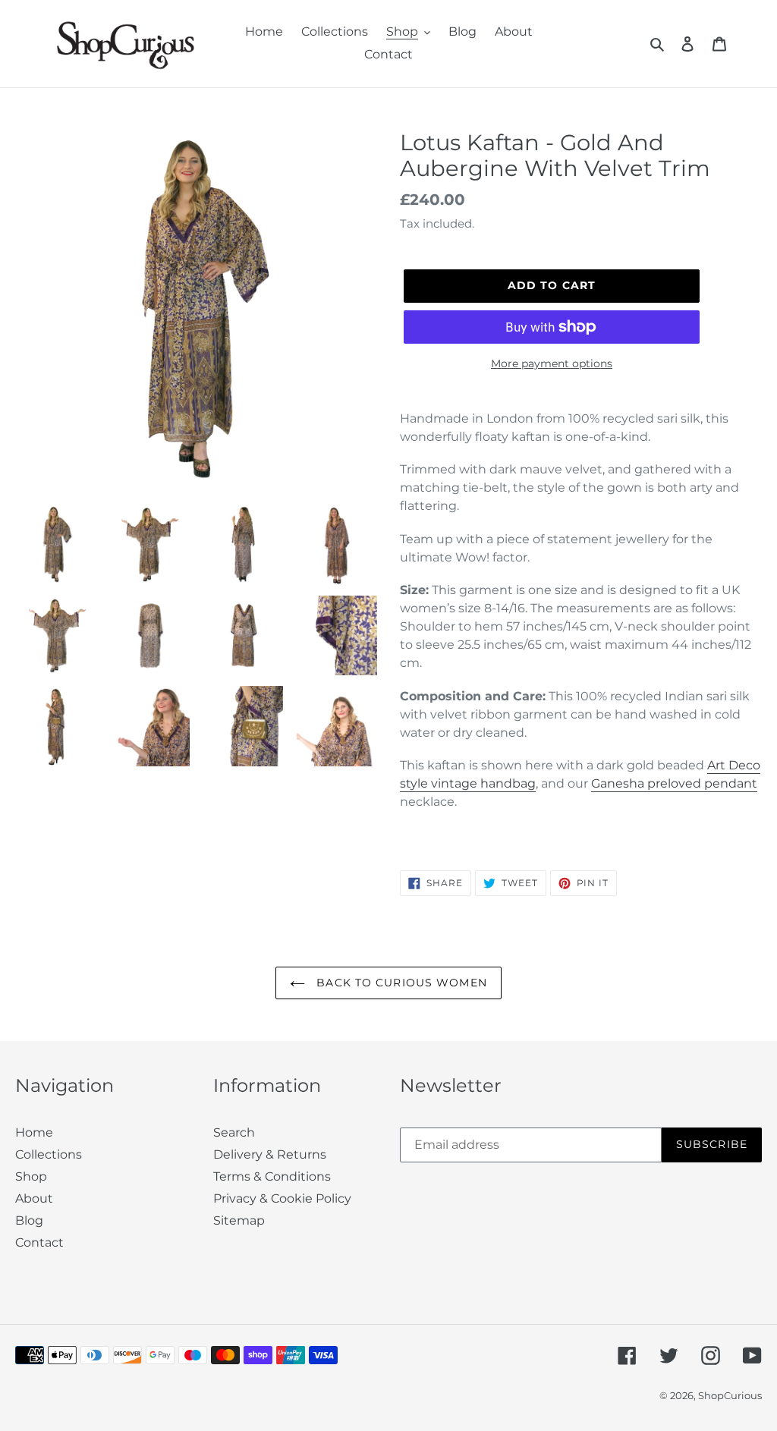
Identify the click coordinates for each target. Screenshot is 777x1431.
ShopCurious (730, 1395)
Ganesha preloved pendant (674, 783)
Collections (48, 1154)
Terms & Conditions (272, 1176)
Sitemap (239, 1220)
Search (234, 1132)
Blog (29, 1220)
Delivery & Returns (269, 1154)
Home (34, 1132)
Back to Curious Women (400, 982)
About (34, 1198)
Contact (39, 1242)
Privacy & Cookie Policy (282, 1198)
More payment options (551, 363)
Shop (31, 1176)
